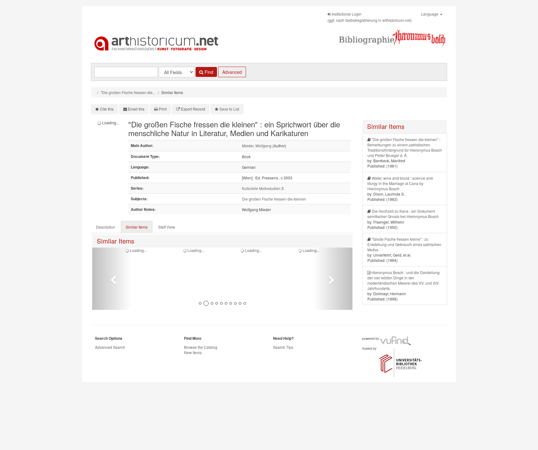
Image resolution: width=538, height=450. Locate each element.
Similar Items (137, 227)
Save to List (229, 108)
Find (208, 72)
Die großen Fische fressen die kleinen (274, 198)
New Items (193, 352)
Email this (136, 108)
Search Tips (283, 347)
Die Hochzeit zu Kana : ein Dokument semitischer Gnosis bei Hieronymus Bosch (403, 213)
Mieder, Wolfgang (256, 145)
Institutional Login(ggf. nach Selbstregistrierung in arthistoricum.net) (370, 17)
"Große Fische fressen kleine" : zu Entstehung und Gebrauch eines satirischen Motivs (404, 244)
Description (105, 227)
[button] (111, 279)
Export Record (193, 108)
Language (430, 14)
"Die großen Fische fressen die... (128, 92)
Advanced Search (110, 347)
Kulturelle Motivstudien (261, 188)
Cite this (107, 108)
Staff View (166, 227)
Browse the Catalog (200, 347)
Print (163, 108)
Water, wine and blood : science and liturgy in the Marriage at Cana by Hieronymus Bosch (400, 183)
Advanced (232, 72)
